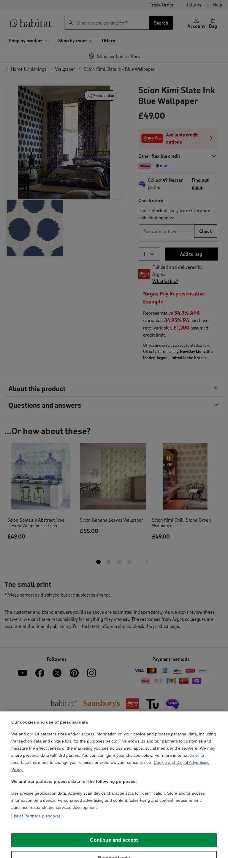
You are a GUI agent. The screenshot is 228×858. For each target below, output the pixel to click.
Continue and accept (114, 840)
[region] (114, 784)
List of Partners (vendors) (35, 816)
